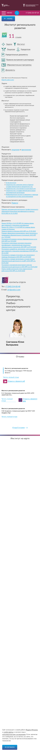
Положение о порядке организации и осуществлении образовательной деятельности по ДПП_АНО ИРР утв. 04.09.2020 (19, 261)
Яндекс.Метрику (32, 730)
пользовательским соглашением (14, 734)
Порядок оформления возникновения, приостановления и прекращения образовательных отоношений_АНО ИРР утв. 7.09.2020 (20, 235)
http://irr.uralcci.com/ (8, 79)
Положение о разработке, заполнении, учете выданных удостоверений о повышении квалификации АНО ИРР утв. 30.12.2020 (20, 251)
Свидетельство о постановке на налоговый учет (21, 188)
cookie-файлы (8, 732)
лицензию (15, 150)
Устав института (11, 182)
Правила (15, 203)
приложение (26, 150)
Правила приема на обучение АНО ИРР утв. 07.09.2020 (19, 231)
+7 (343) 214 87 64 (32, 13)
